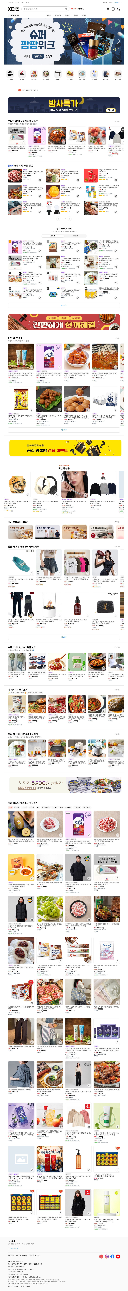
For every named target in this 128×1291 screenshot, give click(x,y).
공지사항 (17, 2)
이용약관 (16, 1286)
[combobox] (44, 9)
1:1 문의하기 (117, 2)
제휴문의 (24, 1255)
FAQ (22, 2)
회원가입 (105, 2)
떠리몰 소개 (11, 1255)
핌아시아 (37, 1255)
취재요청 (31, 1255)
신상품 (67, 16)
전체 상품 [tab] (53, 236)
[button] (10, 807)
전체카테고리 (15, 16)
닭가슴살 (81, 9)
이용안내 (10, 1286)
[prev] (58, 219)
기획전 (84, 16)
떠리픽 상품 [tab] (75, 236)
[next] (70, 219)
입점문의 (18, 1255)
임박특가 (58, 16)
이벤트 (27, 2)
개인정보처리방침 (25, 1286)
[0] (118, 9)
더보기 (117, 121)
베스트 (49, 16)
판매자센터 (10, 2)
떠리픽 (76, 16)
